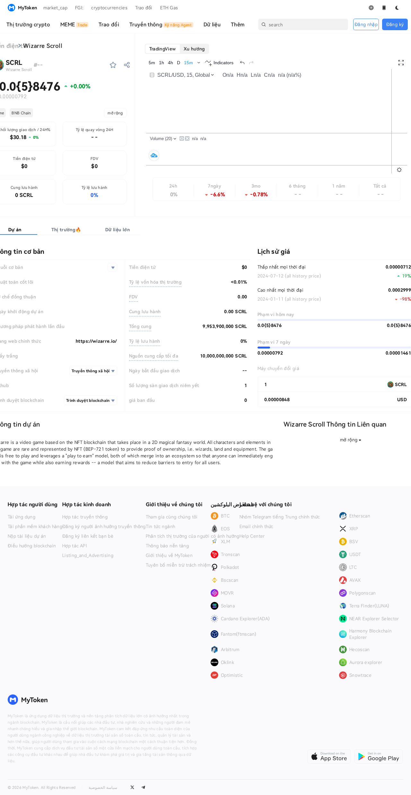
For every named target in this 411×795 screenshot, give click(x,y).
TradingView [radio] (162, 49)
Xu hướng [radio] (194, 49)
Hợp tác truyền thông (85, 517)
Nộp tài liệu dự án (27, 536)
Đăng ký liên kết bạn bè (87, 536)
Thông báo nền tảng (167, 545)
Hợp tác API (74, 545)
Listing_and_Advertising (87, 555)
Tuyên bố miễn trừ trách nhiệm (178, 565)
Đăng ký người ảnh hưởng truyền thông (104, 526)
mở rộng (115, 112)
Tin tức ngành (160, 526)
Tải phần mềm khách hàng (35, 526)
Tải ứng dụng (21, 517)
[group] (177, 49)
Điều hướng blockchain (32, 545)
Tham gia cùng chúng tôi (172, 517)
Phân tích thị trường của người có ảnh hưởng (193, 536)
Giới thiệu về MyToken (169, 555)
